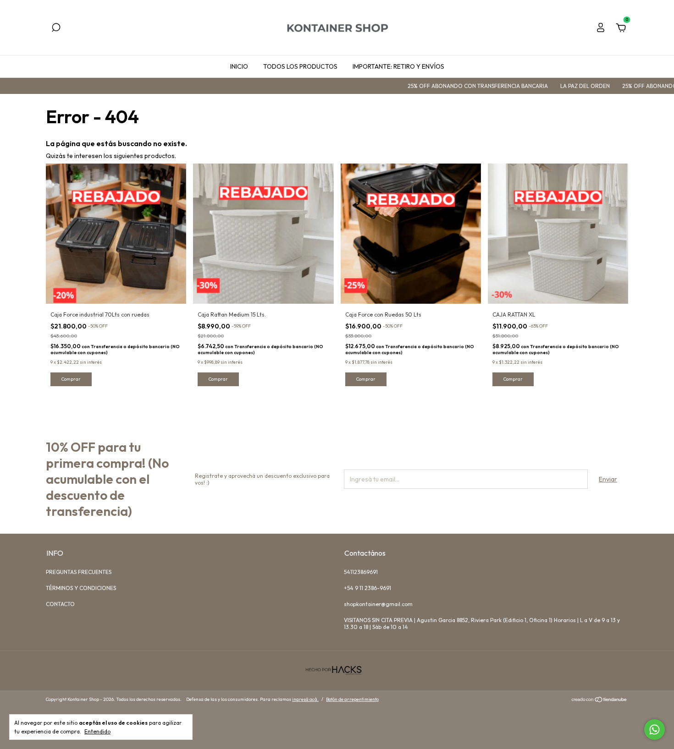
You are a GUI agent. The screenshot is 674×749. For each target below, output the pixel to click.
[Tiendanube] (599, 700)
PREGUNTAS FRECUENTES (78, 572)
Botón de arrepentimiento (352, 699)
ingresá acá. (305, 699)
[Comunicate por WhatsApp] (654, 729)
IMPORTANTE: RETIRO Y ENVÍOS (398, 66)
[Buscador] (56, 29)
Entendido (97, 731)
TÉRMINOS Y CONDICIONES (81, 588)
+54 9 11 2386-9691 (367, 588)
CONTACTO (60, 604)
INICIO (239, 66)
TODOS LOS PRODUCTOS (300, 66)
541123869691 (361, 572)
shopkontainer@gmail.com (378, 604)
